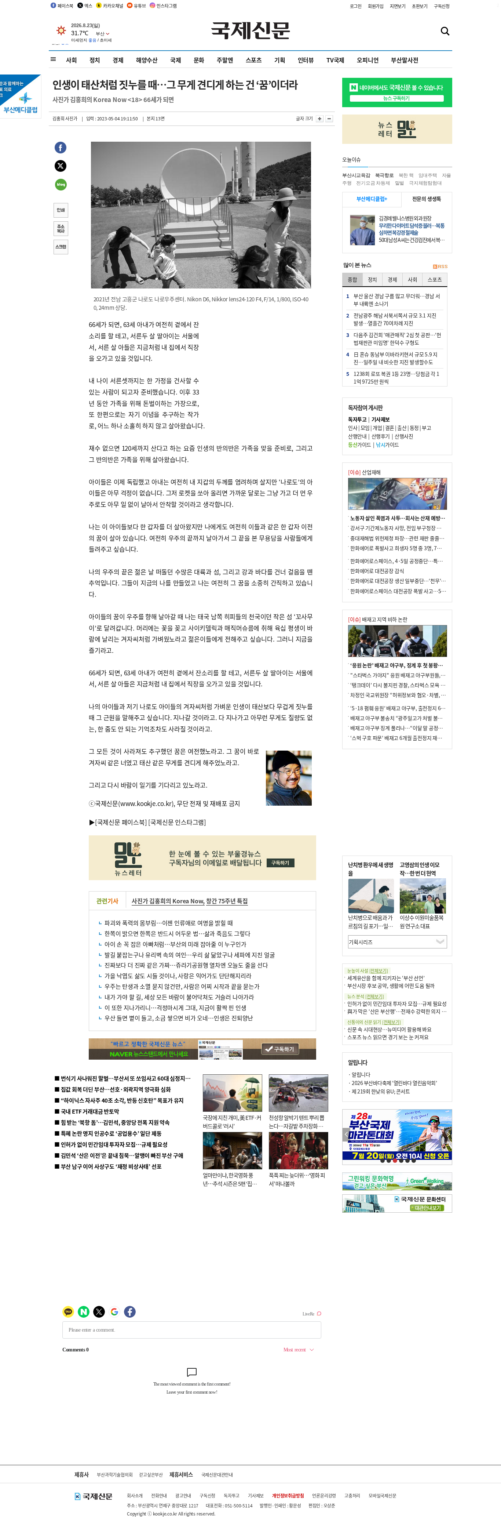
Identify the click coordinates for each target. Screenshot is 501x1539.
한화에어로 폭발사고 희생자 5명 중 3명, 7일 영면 (401, 548)
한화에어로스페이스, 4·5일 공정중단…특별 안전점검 (406, 561)
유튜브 (140, 6)
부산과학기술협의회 (114, 1474)
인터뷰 (306, 59)
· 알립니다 (359, 1074)
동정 (414, 427)
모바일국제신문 (382, 1495)
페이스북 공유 (60, 149)
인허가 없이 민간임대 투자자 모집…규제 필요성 (397, 1003)
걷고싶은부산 (151, 1474)
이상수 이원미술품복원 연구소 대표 (421, 922)
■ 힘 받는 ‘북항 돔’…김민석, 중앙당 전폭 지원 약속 (112, 1122)
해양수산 (147, 59)
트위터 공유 (60, 167)
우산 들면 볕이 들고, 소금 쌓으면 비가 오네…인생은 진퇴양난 (179, 1017)
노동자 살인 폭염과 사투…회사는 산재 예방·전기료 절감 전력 (414, 518)
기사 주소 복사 (60, 229)
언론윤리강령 (324, 1495)
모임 (365, 427)
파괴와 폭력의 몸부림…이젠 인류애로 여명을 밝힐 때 (169, 922)
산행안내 (357, 436)
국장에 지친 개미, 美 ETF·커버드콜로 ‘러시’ (232, 1122)
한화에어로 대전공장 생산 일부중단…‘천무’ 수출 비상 (406, 580)
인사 (352, 427)
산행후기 (381, 436)
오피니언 (368, 59)
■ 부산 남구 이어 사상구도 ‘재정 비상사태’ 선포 (107, 1166)
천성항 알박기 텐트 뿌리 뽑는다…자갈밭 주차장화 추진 (296, 1126)
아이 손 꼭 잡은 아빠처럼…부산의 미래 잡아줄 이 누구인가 (175, 944)
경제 (118, 59)
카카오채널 (113, 6)
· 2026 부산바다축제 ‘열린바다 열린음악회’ (392, 1082)
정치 (94, 59)
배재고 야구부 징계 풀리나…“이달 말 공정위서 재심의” (407, 728)
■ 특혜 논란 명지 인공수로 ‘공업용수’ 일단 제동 (107, 1133)
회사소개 (135, 1495)
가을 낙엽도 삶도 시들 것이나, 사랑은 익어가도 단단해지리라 (178, 975)
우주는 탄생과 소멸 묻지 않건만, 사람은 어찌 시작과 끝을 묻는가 (182, 986)
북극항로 (384, 175)
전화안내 (159, 1495)
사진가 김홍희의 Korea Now (167, 900)
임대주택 (427, 175)
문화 (199, 59)
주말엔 (225, 59)
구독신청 (442, 6)
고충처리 (352, 1495)
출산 (401, 427)
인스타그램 (166, 6)
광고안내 (183, 1495)
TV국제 (335, 59)
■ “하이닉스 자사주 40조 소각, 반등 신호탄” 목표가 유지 (119, 1100)
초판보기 (420, 6)
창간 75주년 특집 (227, 900)
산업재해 (364, 472)
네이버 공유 (60, 185)
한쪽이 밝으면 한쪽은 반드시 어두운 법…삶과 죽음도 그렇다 (178, 933)
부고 (426, 427)
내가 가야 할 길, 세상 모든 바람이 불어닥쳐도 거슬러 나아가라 (179, 996)
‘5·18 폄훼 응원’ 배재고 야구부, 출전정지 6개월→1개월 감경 (414, 708)
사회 (71, 59)
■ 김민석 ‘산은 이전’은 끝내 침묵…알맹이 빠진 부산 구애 (118, 1155)
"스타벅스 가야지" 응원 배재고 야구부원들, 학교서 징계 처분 (413, 675)
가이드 (359, 444)
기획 (279, 59)
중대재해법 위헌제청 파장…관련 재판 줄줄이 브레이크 (407, 538)
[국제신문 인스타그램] (177, 822)
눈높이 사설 (367, 971)
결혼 (389, 427)
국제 (175, 59)
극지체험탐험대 (425, 183)
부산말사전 (404, 59)
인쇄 (60, 211)
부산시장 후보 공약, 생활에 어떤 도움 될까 (391, 985)
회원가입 (376, 6)
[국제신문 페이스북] (121, 822)
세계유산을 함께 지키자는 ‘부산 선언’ (386, 977)
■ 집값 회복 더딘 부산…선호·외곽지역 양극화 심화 (112, 1089)
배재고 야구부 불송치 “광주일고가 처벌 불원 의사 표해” (408, 718)
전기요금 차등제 (373, 183)
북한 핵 (406, 175)
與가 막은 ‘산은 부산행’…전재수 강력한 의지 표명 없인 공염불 (411, 1011)
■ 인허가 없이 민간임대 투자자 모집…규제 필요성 (111, 1144)
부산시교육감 (356, 175)
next (448, 1134)
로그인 (356, 6)
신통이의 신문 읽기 (374, 1022)
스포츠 (254, 59)
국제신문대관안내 (217, 1474)
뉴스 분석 (365, 996)
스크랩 (60, 248)
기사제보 (256, 1495)
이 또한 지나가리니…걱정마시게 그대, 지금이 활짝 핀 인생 (175, 1007)
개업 (377, 427)
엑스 (88, 6)
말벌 (400, 183)
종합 (352, 279)
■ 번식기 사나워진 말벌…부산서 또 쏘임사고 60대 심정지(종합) (127, 1078)
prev (346, 1134)
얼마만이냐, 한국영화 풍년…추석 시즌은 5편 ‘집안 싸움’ (230, 1183)
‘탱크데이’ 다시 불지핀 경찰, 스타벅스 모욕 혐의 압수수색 (409, 685)
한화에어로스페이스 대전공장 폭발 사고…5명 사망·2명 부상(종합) (420, 591)
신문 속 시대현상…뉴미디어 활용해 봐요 (389, 1029)
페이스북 (65, 6)
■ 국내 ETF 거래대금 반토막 (86, 1111)
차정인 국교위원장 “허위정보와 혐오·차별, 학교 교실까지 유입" (416, 694)
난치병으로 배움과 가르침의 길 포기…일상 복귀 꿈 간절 (370, 926)
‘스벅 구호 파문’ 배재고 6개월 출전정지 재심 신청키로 (406, 737)
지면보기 (398, 6)
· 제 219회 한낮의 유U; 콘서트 (379, 1091)
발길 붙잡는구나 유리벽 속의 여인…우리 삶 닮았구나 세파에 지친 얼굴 (190, 954)
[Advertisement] (258, 365)
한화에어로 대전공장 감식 (377, 570)
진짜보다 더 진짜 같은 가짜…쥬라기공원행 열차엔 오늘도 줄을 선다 (186, 965)
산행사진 (404, 436)
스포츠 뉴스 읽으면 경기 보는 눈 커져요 (388, 1037)
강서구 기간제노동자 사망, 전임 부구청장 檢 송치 (401, 527)
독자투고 (231, 1495)
